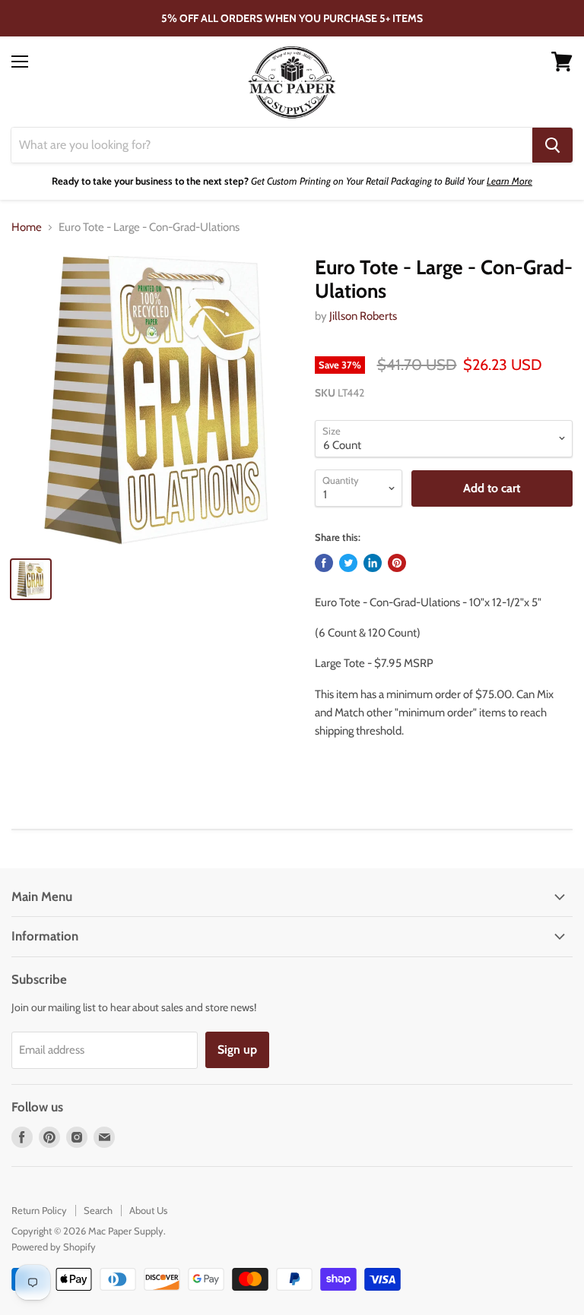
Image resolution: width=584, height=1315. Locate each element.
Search (98, 1210)
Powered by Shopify (53, 1247)
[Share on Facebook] (324, 563)
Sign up (237, 1049)
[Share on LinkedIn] (372, 563)
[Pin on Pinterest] (397, 563)
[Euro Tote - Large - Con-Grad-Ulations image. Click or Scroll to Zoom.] (155, 400)
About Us (148, 1210)
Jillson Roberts (363, 316)
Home (26, 227)
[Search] (552, 145)
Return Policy (39, 1210)
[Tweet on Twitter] (348, 563)
